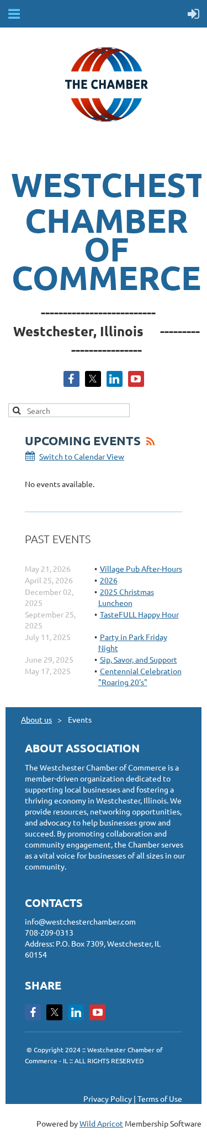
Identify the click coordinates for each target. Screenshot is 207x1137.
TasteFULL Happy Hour (139, 614)
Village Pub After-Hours (141, 568)
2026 (109, 580)
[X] (93, 379)
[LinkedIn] (115, 379)
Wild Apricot (101, 1123)
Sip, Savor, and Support (138, 659)
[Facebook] (71, 379)
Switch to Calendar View (81, 456)
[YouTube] (136, 379)
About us (36, 719)
